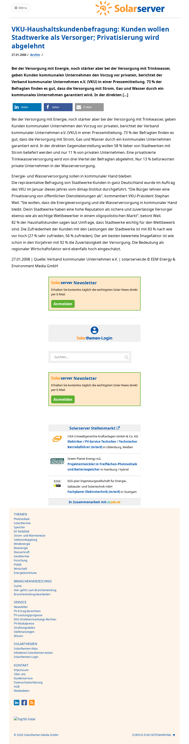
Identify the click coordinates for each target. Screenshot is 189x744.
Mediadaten (21, 691)
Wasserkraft (22, 552)
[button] (27, 107)
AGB (17, 687)
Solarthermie (22, 523)
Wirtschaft (20, 569)
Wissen (18, 636)
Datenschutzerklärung (28, 682)
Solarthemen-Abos (26, 649)
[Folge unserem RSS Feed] (32, 704)
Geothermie (21, 556)
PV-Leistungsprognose (28, 615)
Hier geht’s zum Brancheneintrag (35, 590)
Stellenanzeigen (24, 632)
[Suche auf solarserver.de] (126, 357)
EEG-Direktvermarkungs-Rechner (35, 619)
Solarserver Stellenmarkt (92, 428)
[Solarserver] (130, 8)
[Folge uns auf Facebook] (24, 704)
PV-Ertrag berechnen (27, 611)
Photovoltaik (22, 519)
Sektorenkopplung (25, 540)
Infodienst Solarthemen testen (33, 653)
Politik (17, 565)
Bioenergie (21, 548)
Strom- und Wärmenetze (29, 536)
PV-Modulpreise (24, 623)
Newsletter (21, 607)
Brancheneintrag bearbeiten (32, 594)
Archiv (35, 55)
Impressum (21, 670)
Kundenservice (23, 678)
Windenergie (22, 544)
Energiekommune (25, 573)
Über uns (20, 674)
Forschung (20, 560)
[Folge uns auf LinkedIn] (16, 704)
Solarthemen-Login (26, 657)
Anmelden (62, 303)
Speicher (19, 527)
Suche (18, 586)
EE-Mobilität (21, 531)
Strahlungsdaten (24, 628)
